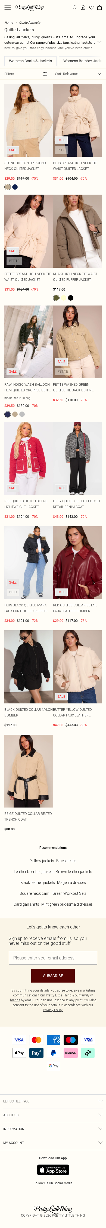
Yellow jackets (42, 860)
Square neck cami (35, 893)
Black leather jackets (37, 882)
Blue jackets (66, 860)
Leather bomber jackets (34, 871)
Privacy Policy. (53, 1010)
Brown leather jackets (74, 871)
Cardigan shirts (26, 904)
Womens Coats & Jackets (30, 61)
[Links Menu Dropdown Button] (7, 7)
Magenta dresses (71, 882)
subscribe (53, 976)
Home (8, 22)
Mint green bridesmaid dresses (67, 904)
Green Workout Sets (69, 893)
